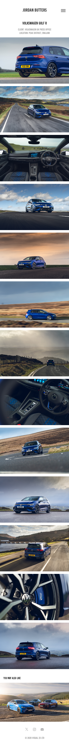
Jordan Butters (35, 10)
